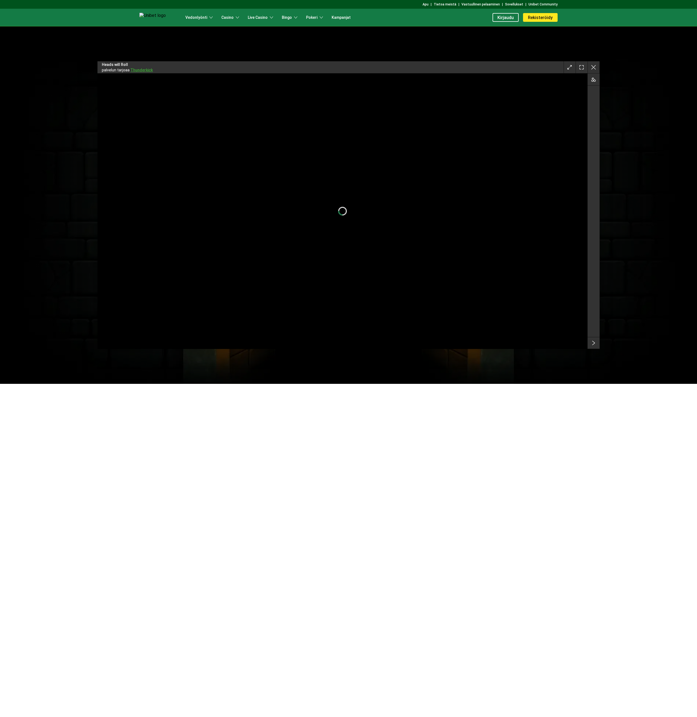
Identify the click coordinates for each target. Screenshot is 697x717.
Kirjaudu (505, 17)
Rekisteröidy (540, 17)
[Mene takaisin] (594, 67)
